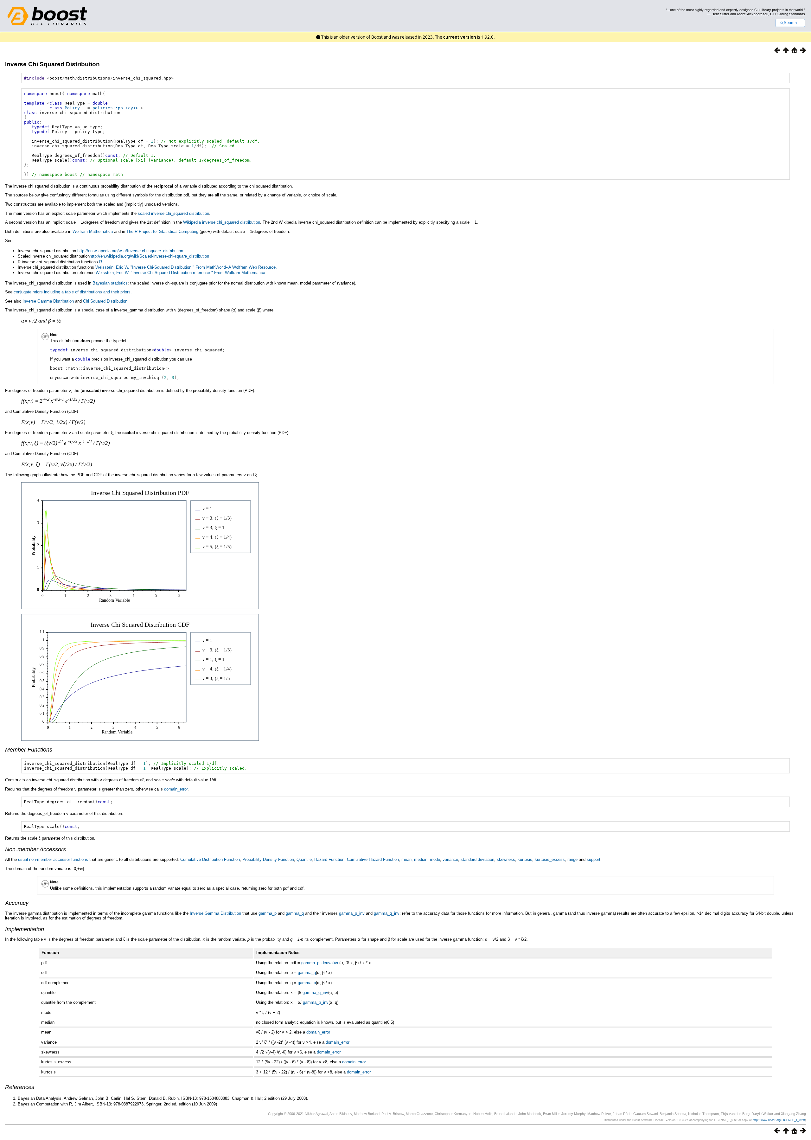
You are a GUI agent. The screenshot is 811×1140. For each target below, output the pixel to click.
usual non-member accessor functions (53, 859)
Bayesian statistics (110, 283)
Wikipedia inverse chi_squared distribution (221, 222)
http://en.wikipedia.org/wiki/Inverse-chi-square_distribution (130, 250)
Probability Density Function (268, 859)
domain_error (176, 789)
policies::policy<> (115, 108)
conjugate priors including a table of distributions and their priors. (73, 292)
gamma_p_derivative (320, 962)
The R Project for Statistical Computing (162, 231)
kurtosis (525, 859)
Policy (72, 108)
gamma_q (295, 913)
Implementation (24, 929)
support (593, 859)
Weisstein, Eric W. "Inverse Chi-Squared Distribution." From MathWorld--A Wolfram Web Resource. (186, 267)
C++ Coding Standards (787, 14)
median (420, 859)
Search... (792, 23)
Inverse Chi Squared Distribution (52, 64)
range (572, 859)
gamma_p (268, 913)
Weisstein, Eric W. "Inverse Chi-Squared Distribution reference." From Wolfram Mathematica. (181, 272)
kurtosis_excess (550, 859)
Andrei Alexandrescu (752, 14)
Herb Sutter (720, 14)
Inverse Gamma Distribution (48, 301)
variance (450, 859)
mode (435, 859)
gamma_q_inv (386, 913)
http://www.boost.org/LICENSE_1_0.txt (779, 1120)
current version (459, 37)
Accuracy (17, 903)
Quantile (304, 859)
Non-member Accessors (35, 849)
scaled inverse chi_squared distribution (173, 213)
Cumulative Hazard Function (373, 859)
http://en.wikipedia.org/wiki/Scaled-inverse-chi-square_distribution (149, 256)
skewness (506, 859)
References (19, 1087)
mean (406, 859)
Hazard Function (329, 859)
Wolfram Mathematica (93, 231)
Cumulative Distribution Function (210, 859)
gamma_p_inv (352, 913)
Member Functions (28, 749)
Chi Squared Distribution (105, 301)
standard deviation (477, 859)
